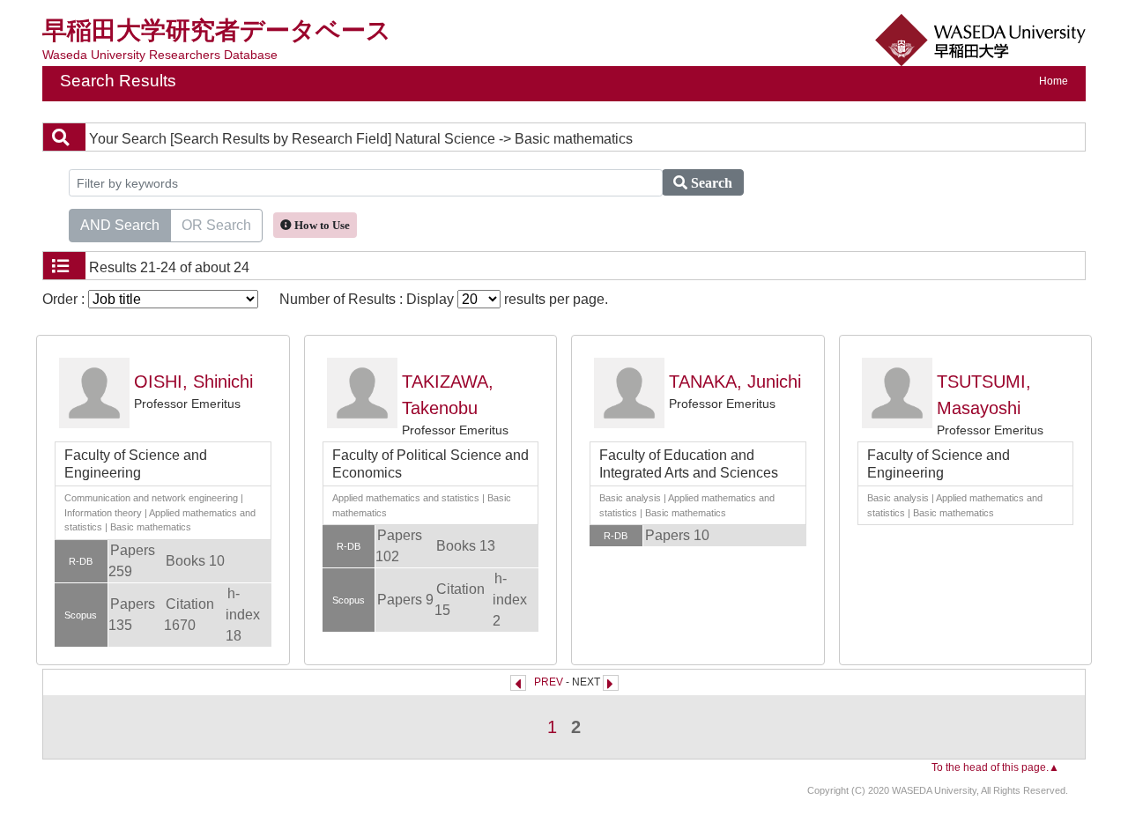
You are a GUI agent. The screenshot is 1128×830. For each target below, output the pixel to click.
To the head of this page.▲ (995, 767)
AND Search (120, 225)
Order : (65, 299)
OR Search (216, 225)
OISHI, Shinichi (193, 381)
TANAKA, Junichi (735, 381)
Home (1053, 81)
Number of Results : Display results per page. (443, 299)
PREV (548, 682)
